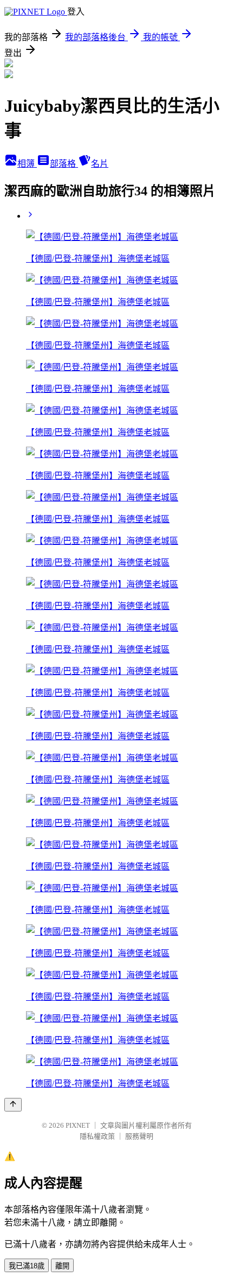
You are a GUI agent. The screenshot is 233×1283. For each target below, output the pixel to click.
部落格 (64, 163)
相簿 (27, 163)
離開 (62, 1266)
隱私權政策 (97, 1136)
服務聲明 (139, 1136)
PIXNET (78, 1125)
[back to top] (13, 1104)
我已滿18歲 (26, 1266)
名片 (99, 163)
